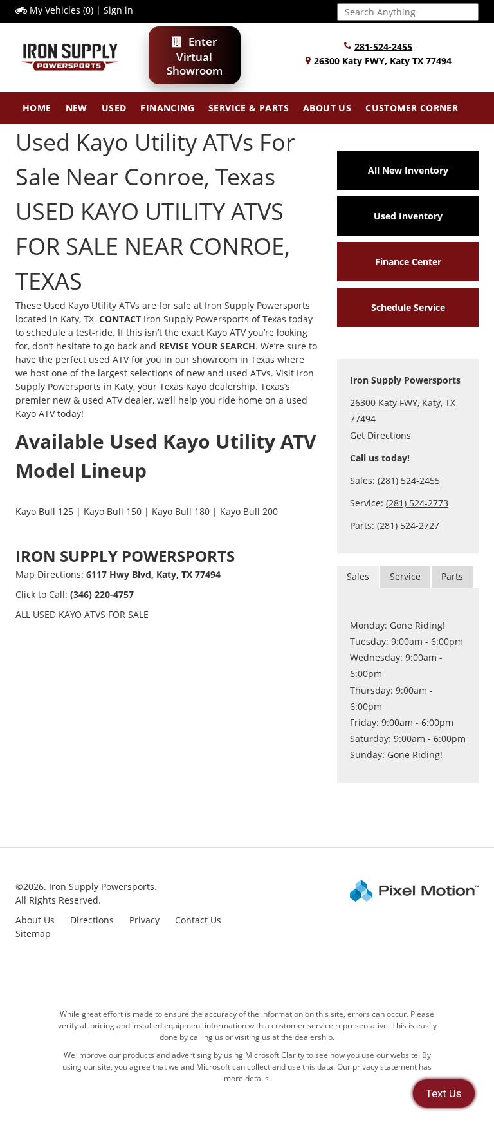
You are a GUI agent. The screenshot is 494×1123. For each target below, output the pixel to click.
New (76, 108)
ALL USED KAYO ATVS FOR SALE (82, 614)
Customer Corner (411, 108)
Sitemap (33, 933)
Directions (92, 920)
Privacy (144, 920)
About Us (327, 108)
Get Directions (380, 435)
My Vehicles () (61, 10)
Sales (358, 576)
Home (37, 108)
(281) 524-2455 (409, 480)
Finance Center (408, 261)
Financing (167, 108)
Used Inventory (408, 216)
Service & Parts (248, 108)
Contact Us (198, 920)
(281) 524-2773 (417, 503)
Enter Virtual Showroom (195, 56)
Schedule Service (408, 307)
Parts (452, 576)
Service (405, 576)
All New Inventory (408, 170)
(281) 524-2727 (408, 525)
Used (114, 108)
